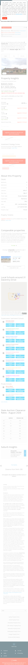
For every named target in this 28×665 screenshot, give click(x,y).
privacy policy (19, 14)
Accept (4, 18)
